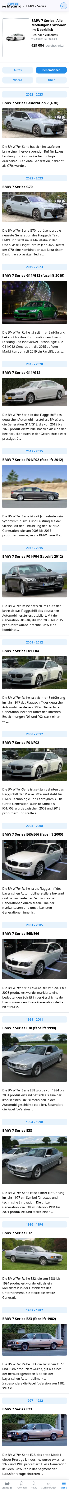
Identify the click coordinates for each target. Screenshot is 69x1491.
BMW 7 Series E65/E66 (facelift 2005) (32, 834)
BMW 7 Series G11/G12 (21, 372)
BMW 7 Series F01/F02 (20, 742)
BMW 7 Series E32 (17, 1233)
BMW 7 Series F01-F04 (20, 650)
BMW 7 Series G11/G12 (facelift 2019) (33, 275)
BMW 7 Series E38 (17, 1130)
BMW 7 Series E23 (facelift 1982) (29, 1318)
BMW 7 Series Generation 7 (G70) (30, 103)
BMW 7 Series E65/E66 (20, 933)
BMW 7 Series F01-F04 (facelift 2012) (32, 556)
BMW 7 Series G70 (17, 186)
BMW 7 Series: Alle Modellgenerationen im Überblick (49, 25)
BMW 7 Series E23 (17, 1409)
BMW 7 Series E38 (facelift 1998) (29, 1028)
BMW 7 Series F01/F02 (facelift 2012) (32, 459)
